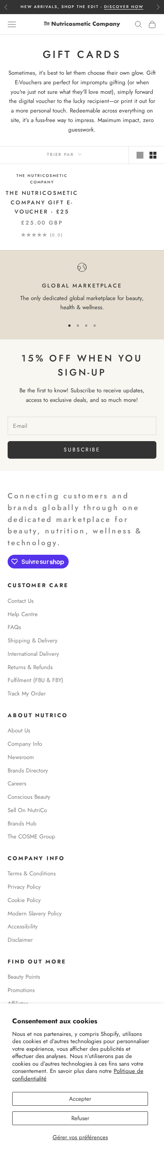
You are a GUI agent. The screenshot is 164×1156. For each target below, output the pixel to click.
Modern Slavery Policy (35, 913)
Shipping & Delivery (33, 640)
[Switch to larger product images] (140, 155)
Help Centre (23, 614)
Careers (17, 783)
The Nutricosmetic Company (42, 179)
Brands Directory (28, 770)
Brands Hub (22, 823)
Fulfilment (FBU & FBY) (35, 680)
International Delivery (33, 654)
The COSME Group (31, 836)
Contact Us (21, 601)
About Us (19, 730)
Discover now (123, 7)
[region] (82, 287)
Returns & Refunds (30, 667)
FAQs (14, 627)
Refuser (80, 1118)
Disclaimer (20, 940)
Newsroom (21, 757)
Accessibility (23, 926)
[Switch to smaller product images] (153, 155)
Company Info (25, 744)
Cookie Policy (24, 900)
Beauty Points (24, 977)
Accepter (80, 1099)
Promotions (21, 990)
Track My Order (27, 693)
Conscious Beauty (29, 797)
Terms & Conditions (32, 873)
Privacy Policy (24, 887)
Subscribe (82, 449)
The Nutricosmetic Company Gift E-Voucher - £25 (42, 202)
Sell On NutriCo (27, 810)
